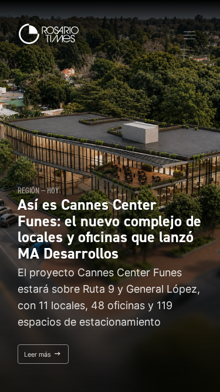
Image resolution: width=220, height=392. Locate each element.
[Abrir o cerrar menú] (189, 35)
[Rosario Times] (49, 34)
